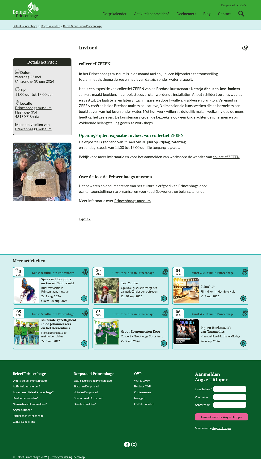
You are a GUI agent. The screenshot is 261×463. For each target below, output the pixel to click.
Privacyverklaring (61, 457)
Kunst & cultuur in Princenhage (82, 26)
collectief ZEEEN (226, 157)
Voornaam (201, 397)
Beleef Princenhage (25, 26)
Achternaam (202, 405)
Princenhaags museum (33, 108)
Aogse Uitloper (221, 428)
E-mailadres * (203, 389)
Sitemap (79, 457)
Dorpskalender (50, 26)
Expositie (85, 219)
